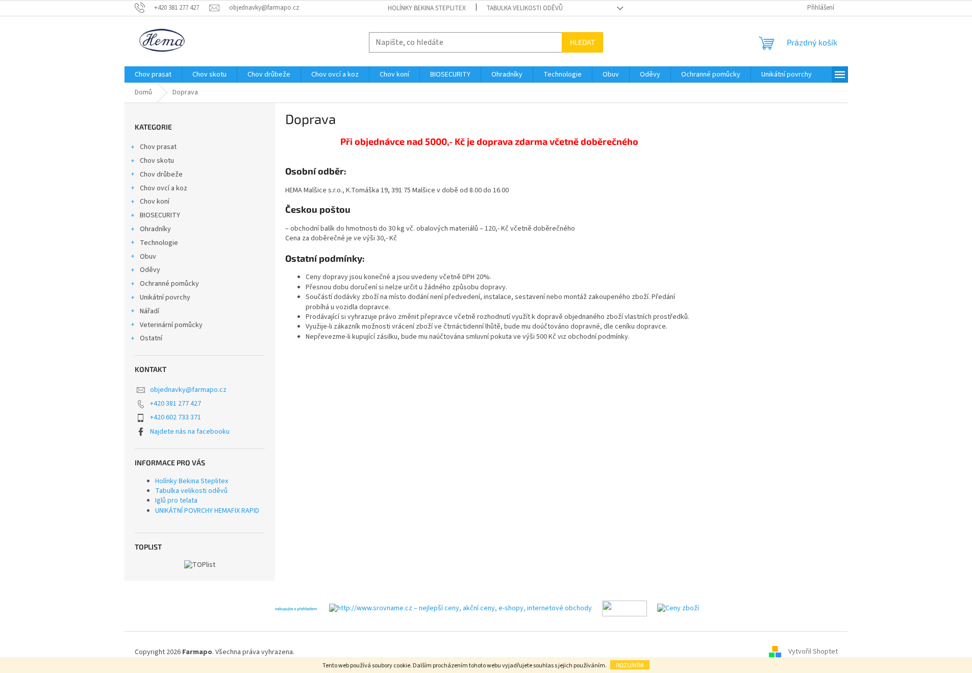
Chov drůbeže (161, 174)
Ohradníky (155, 229)
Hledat (582, 42)
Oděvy (150, 270)
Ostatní (151, 338)
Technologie (159, 243)
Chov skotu (157, 161)
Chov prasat (158, 147)
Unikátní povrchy (165, 297)
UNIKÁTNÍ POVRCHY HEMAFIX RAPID (207, 511)
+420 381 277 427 (175, 403)
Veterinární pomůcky (171, 325)
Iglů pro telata (176, 500)
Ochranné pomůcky (169, 284)
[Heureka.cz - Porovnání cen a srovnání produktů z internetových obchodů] (296, 608)
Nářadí (149, 311)
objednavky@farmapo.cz (188, 390)
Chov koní (154, 201)
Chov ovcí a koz (163, 188)
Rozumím (630, 664)
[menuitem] (153, 74)
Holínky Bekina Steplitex (427, 8)
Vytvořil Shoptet (813, 652)
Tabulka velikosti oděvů (524, 8)
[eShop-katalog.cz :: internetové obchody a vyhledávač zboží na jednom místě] (624, 608)
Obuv (148, 257)
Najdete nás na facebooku (190, 432)
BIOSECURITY (160, 215)
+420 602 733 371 (175, 417)
